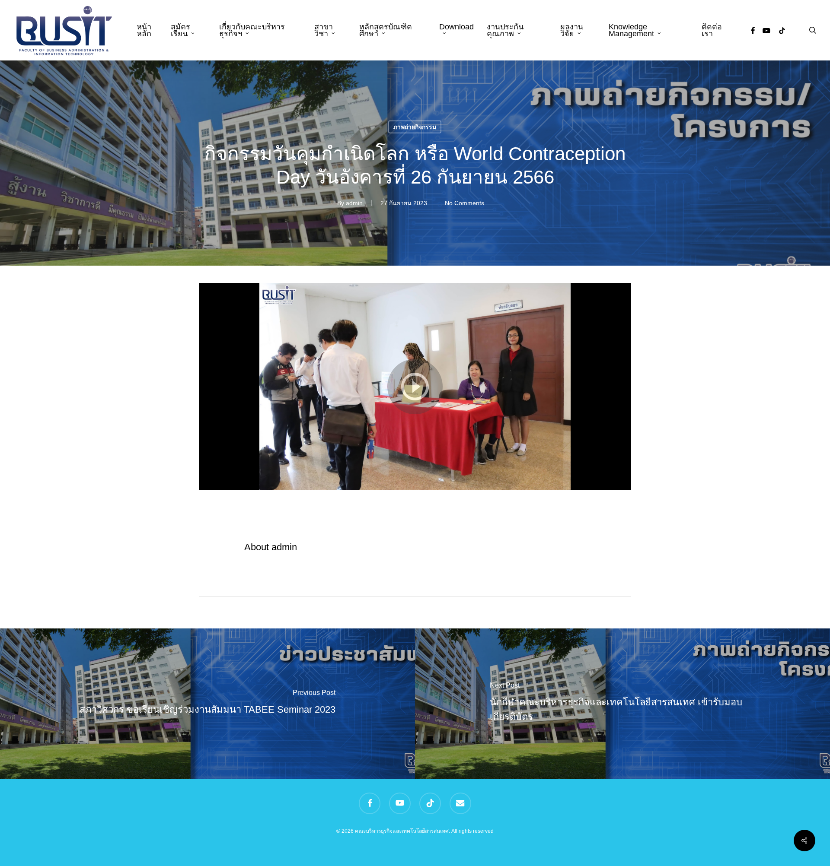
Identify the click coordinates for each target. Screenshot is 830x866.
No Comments (464, 202)
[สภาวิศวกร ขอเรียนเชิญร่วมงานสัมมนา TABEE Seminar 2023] (207, 703)
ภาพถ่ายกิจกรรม (414, 126)
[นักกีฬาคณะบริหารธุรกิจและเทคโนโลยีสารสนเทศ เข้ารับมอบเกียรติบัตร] (622, 703)
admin (354, 202)
